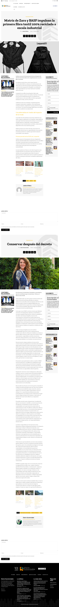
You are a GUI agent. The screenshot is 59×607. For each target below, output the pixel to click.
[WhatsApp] (32, 36)
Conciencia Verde (29, 16)
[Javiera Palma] (19, 190)
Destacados (19, 586)
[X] (55, 1)
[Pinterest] (29, 36)
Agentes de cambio (37, 585)
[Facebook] (53, 1)
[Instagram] (54, 1)
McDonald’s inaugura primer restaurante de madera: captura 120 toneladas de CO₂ (15, 202)
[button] (14, 9)
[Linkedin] (35, 36)
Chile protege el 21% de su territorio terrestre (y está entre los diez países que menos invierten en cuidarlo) (41, 582)
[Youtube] (57, 1)
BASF (28, 180)
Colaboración (3, 90)
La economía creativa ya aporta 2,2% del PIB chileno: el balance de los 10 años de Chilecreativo (49, 125)
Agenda (47, 128)
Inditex (31, 180)
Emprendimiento (49, 137)
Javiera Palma (25, 31)
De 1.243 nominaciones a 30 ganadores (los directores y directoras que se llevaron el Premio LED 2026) (41, 589)
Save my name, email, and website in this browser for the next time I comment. (18, 226)
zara (35, 180)
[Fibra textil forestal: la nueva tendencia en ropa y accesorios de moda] (29, 163)
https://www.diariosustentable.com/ (29, 187)
